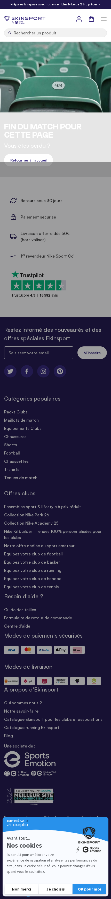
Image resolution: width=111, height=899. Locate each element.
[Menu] (104, 19)
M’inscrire (92, 353)
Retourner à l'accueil (28, 160)
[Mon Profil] (79, 19)
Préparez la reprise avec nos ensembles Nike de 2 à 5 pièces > (55, 4)
